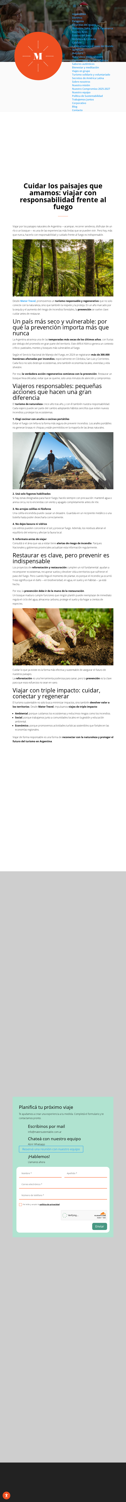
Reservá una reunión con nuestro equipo (51, 1149)
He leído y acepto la (41, 1204)
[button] (80, 5)
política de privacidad (50, 1204)
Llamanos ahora (36, 1162)
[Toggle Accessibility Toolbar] (6, 1495)
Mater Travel (28, 301)
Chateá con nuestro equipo (54, 1138)
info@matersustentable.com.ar (44, 1132)
